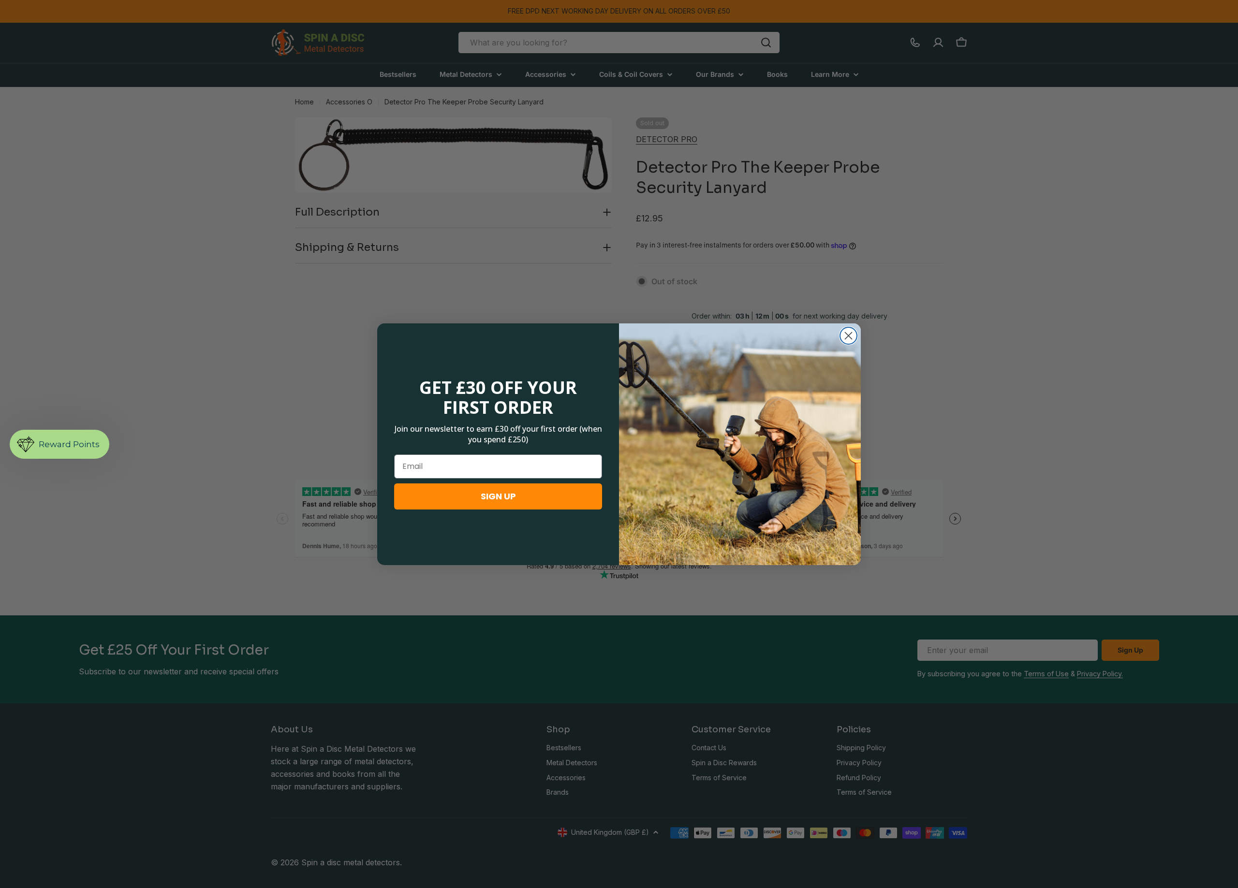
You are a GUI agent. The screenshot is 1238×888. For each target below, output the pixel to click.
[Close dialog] (848, 335)
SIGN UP (498, 496)
